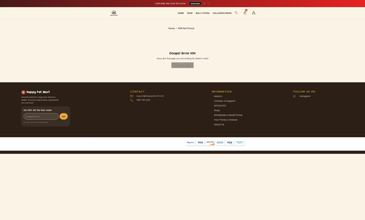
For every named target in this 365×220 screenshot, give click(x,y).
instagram (304, 96)
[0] (245, 13)
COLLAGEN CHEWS (222, 13)
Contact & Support (224, 101)
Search (218, 96)
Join (64, 116)
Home (171, 28)
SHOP (190, 13)
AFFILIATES (220, 105)
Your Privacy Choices (225, 119)
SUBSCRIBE (195, 4)
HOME (181, 13)
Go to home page (182, 65)
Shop (217, 110)
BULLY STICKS (203, 13)
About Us (219, 124)
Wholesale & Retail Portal (228, 115)
